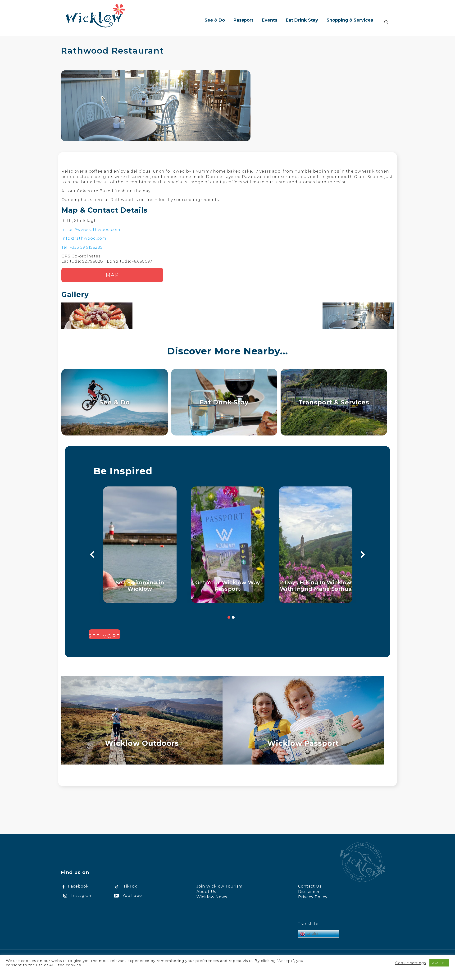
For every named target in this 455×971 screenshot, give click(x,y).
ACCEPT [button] (439, 963)
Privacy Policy (313, 897)
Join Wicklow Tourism (219, 886)
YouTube (132, 895)
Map (112, 275)
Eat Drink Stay (224, 402)
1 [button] (229, 617)
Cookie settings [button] (410, 963)
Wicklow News (211, 897)
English (313, 933)
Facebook (78, 886)
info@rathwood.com (83, 238)
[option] (139, 544)
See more (104, 636)
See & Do (114, 402)
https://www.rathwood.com (90, 229)
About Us (206, 891)
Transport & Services (333, 402)
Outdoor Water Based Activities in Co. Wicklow (316, 585)
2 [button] (233, 617)
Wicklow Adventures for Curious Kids (228, 585)
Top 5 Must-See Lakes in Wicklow (139, 585)
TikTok (130, 886)
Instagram (82, 895)
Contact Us (309, 886)
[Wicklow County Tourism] (95, 15)
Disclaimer (309, 891)
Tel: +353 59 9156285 (82, 247)
